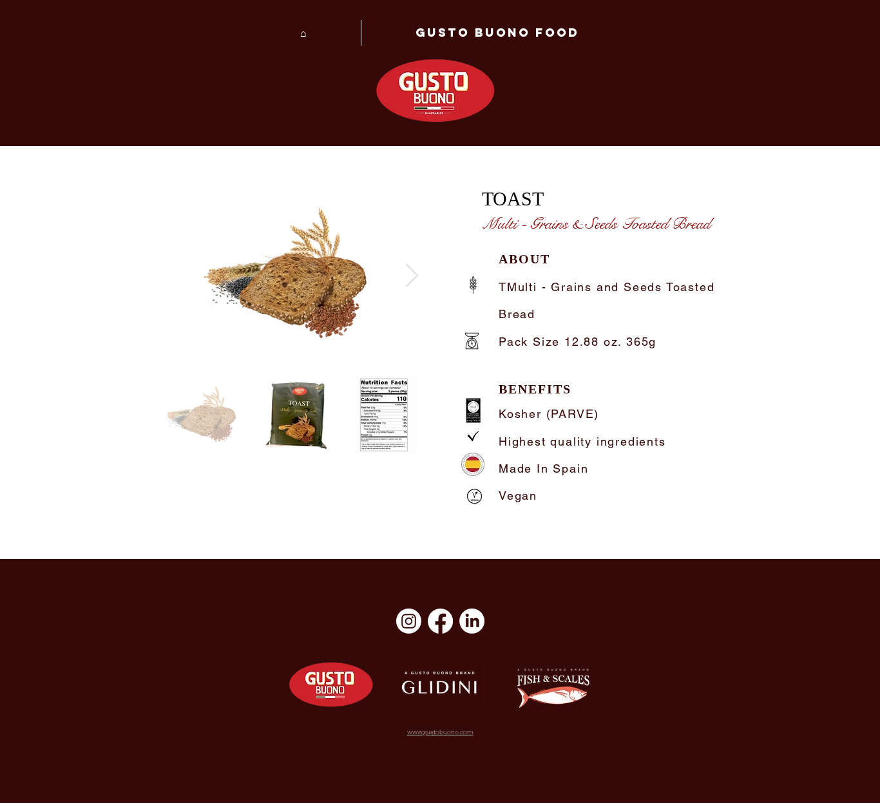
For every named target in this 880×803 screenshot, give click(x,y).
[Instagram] (408, 621)
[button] (497, 33)
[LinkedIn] (471, 621)
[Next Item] (412, 275)
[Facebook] (440, 621)
